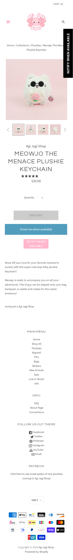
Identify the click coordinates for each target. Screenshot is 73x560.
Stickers (36, 366)
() (58, 4)
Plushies (36, 45)
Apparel (36, 353)
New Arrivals (36, 370)
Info (36, 384)
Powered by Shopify (36, 552)
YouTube (38, 450)
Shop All (36, 344)
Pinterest (38, 441)
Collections (22, 45)
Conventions (36, 412)
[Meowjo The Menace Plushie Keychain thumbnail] (18, 130)
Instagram (38, 445)
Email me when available (36, 229)
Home (10, 45)
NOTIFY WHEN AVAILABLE (36, 244)
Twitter (38, 436)
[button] (30, 176)
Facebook (38, 432)
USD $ (35, 500)
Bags (36, 362)
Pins (36, 357)
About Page (36, 408)
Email (38, 454)
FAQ (36, 403)
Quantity (29, 198)
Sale (36, 375)
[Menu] (8, 22)
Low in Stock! (36, 379)
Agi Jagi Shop (36, 146)
